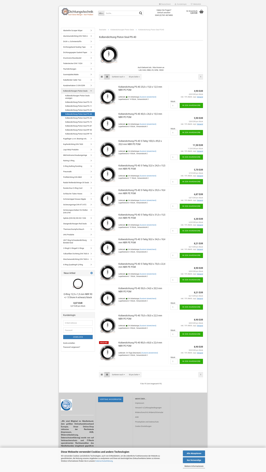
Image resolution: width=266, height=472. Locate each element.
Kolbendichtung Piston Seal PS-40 (78, 114)
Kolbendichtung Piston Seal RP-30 (78, 130)
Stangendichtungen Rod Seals (75, 224)
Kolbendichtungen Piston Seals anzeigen (77, 97)
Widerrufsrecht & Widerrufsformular (149, 412)
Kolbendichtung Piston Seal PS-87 (78, 126)
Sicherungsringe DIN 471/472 (74, 205)
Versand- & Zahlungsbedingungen (148, 408)
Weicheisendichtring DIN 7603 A (76, 259)
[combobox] (118, 77)
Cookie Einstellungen (143, 426)
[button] (165, 4)
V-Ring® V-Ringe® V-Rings (73, 248)
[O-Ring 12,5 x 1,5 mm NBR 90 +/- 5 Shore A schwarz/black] (78, 283)
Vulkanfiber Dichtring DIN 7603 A (76, 254)
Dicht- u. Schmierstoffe (72, 41)
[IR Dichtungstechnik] (77, 11)
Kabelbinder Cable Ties (72, 80)
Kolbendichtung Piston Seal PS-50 (78, 118)
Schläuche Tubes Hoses (72, 194)
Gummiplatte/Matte (71, 74)
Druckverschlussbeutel (72, 58)
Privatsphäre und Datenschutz (147, 422)
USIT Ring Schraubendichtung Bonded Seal (75, 241)
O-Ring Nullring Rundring (72, 166)
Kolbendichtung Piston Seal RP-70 (78, 134)
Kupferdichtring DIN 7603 (73, 144)
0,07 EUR (77, 303)
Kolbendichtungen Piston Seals (75, 91)
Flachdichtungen (69, 69)
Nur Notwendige (194, 460)
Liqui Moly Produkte (71, 150)
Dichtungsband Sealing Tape (74, 47)
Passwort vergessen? (71, 347)
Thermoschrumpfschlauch (73, 229)
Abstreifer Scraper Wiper (72, 30)
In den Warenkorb (191, 105)
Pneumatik (67, 172)
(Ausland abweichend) (148, 97)
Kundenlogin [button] (181, 4)
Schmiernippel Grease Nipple (74, 199)
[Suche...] (140, 13)
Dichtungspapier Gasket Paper (75, 52)
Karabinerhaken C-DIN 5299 (74, 85)
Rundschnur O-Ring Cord (72, 188)
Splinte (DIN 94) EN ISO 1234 (74, 218)
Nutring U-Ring (68, 161)
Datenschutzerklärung (104, 461)
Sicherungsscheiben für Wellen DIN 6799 (75, 211)
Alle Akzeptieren (194, 453)
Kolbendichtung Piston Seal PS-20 (78, 110)
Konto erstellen (69, 343)
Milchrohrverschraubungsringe (75, 155)
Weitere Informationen (194, 466)
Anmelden (78, 337)
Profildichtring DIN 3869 (72, 177)
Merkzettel (196, 4)
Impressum (139, 403)
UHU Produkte (68, 235)
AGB (137, 417)
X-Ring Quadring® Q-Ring (73, 265)
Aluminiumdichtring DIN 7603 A (75, 36)
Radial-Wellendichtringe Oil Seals (76, 182)
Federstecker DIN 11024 (72, 63)
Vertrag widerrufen (110, 399)
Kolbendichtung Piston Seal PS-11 (78, 106)
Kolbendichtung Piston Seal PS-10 (78, 102)
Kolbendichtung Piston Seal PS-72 (78, 122)
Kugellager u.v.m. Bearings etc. (75, 139)
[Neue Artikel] (91, 273)
